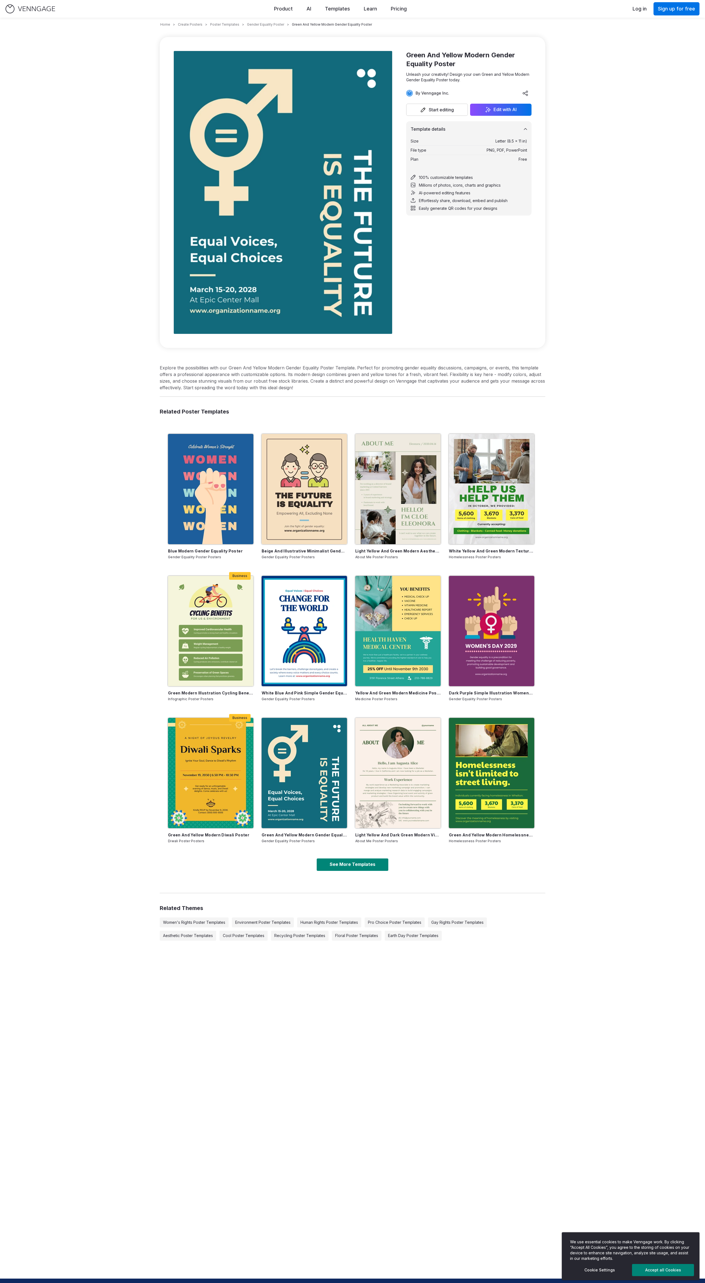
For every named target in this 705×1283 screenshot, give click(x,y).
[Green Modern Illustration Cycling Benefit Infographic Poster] (210, 631)
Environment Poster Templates (263, 922)
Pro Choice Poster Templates (394, 922)
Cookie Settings (599, 1270)
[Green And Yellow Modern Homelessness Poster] (491, 773)
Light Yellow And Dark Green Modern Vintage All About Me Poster (398, 835)
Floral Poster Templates (356, 935)
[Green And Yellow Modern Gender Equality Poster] (304, 773)
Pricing (399, 9)
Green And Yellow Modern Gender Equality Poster (304, 835)
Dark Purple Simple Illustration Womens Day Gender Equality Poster (491, 693)
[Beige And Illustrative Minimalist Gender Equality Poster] (304, 489)
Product (283, 9)
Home (165, 24)
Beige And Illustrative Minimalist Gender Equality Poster (304, 551)
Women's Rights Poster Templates (194, 922)
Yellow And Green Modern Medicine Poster (398, 693)
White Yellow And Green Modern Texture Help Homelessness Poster (491, 551)
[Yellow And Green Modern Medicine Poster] (398, 631)
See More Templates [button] (352, 864)
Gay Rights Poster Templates (457, 922)
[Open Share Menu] (525, 93)
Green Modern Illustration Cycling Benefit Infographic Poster (210, 693)
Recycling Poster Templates (299, 935)
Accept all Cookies (663, 1270)
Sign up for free (676, 9)
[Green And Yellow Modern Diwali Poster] (210, 773)
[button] (437, 110)
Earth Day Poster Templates (413, 935)
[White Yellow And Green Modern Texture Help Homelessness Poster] (491, 489)
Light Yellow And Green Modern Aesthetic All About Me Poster (398, 551)
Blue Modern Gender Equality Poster (205, 551)
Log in (640, 9)
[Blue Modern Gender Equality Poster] (210, 489)
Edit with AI (505, 109)
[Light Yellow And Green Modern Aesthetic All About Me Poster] (398, 489)
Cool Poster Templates (243, 935)
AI (309, 9)
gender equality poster (265, 24)
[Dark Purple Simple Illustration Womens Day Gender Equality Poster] (491, 631)
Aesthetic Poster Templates (188, 935)
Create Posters (190, 24)
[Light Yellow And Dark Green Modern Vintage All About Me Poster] (398, 773)
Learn (370, 9)
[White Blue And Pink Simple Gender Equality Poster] (304, 631)
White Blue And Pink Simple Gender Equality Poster (304, 693)
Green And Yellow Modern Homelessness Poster (491, 835)
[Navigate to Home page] (30, 9)
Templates (337, 9)
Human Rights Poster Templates (329, 922)
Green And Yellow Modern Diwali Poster (208, 835)
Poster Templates (224, 24)
